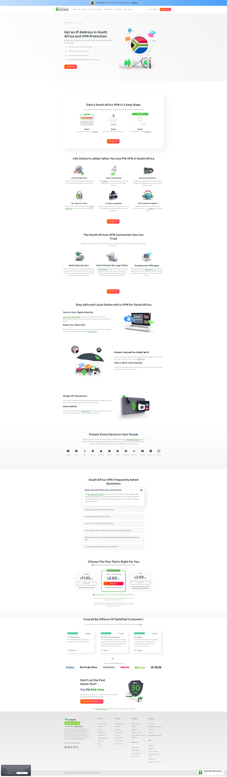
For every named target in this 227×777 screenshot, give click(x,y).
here (140, 624)
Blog (99, 744)
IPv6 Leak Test (136, 756)
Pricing (100, 729)
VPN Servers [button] (118, 9)
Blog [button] (125, 9)
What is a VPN (102, 724)
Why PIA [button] (84, 9)
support (150, 208)
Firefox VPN (118, 741)
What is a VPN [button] (77, 9)
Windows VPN (119, 724)
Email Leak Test (136, 753)
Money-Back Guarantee (155, 735)
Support (151, 745)
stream (105, 181)
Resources (135, 742)
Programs (135, 719)
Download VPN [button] (108, 9)
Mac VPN (117, 727)
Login (150, 9)
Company (151, 719)
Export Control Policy (155, 762)
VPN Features (102, 732)
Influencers (135, 729)
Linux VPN (118, 729)
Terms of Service (101, 709)
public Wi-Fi (141, 359)
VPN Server (69, 23)
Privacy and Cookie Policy (154, 755)
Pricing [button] (90, 9)
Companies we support (155, 727)
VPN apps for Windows (133, 439)
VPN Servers (101, 735)
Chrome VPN (118, 738)
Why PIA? (100, 727)
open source (149, 269)
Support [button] (130, 9)
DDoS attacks (85, 411)
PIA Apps (117, 719)
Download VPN (102, 738)
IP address (148, 132)
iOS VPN (117, 735)
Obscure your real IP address (71, 317)
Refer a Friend (136, 724)
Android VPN (118, 732)
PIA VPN (100, 719)
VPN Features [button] (98, 9)
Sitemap (151, 729)
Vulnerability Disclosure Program (138, 736)
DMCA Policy (152, 759)
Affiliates (134, 727)
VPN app (94, 132)
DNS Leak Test (136, 750)
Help (150, 740)
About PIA (151, 724)
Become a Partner (137, 732)
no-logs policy (103, 269)
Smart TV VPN (119, 744)
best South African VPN (96, 494)
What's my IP (135, 748)
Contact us (152, 748)
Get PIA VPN (165, 9)
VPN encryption (92, 331)
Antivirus (100, 741)
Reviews (151, 732)
